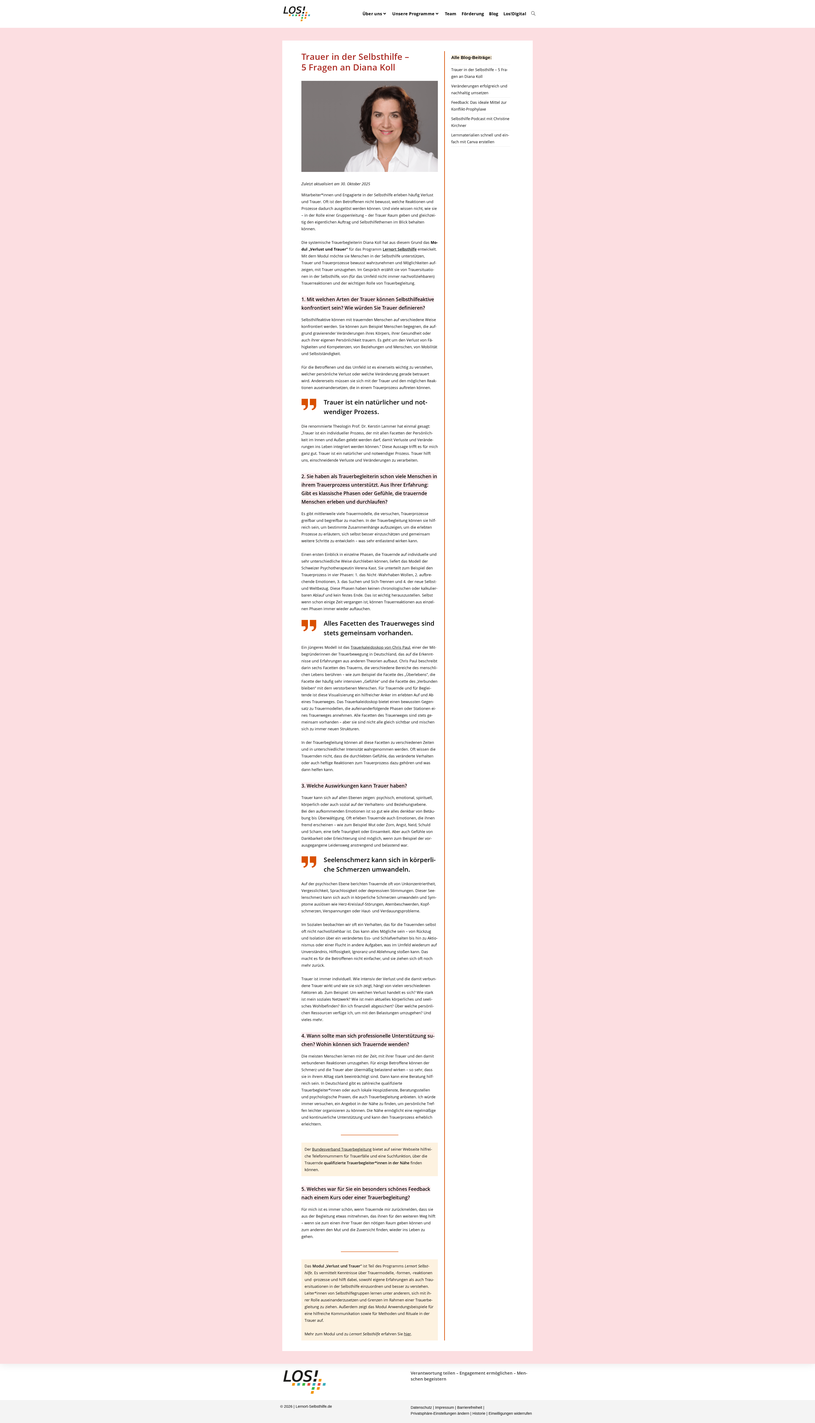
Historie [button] (478, 1413)
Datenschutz (421, 1407)
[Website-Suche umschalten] (533, 14)
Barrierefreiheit (469, 1407)
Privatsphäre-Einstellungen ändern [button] (440, 1413)
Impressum (444, 1407)
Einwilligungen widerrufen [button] (510, 1413)
